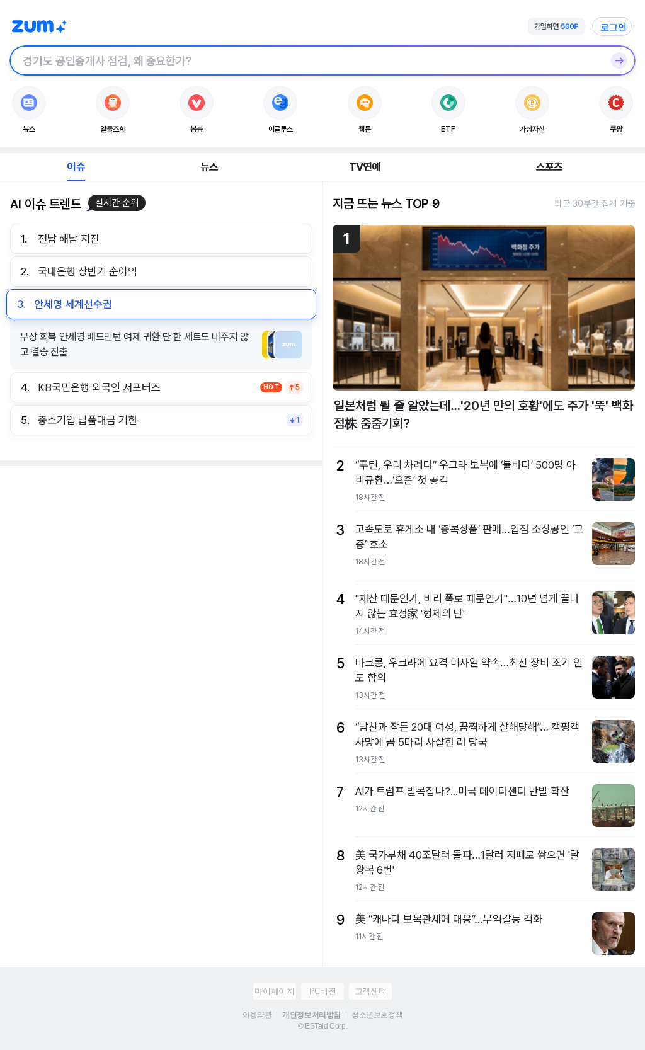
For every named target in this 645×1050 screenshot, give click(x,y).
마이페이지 (274, 991)
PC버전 (322, 991)
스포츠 (549, 167)
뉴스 (209, 167)
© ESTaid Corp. (322, 1026)
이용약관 (257, 1014)
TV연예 (365, 167)
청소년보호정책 (376, 1014)
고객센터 (370, 991)
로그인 (613, 27)
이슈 (75, 167)
